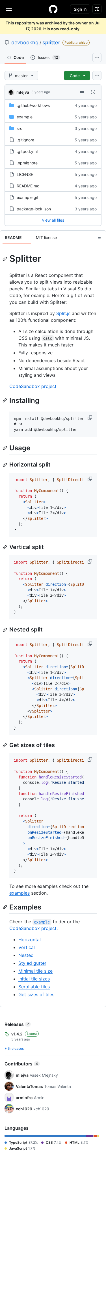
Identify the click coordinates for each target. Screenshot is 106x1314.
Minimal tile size (35, 971)
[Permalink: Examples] (5, 907)
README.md (28, 185)
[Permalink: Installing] (5, 400)
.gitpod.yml (27, 151)
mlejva (22, 92)
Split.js (63, 313)
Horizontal (29, 939)
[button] (90, 418)
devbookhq (24, 42)
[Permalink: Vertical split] (5, 547)
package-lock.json (34, 208)
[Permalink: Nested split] (5, 630)
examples (19, 893)
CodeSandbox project (33, 386)
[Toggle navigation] (9, 8)
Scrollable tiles (34, 986)
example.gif (27, 197)
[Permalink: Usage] (5, 448)
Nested (26, 955)
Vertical (26, 947)
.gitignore (25, 139)
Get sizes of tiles (36, 994)
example (25, 116)
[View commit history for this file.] (93, 92)
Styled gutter (32, 963)
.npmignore (27, 162)
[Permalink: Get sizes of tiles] (5, 745)
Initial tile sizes (34, 979)
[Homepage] (53, 8)
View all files (53, 220)
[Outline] (98, 237)
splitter (51, 42)
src (19, 128)
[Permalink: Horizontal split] (5, 465)
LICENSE (25, 174)
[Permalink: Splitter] (5, 259)
